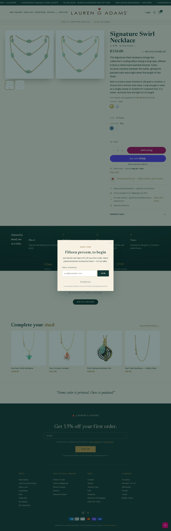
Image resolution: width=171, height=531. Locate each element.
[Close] (110, 243)
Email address (69, 267)
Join (103, 273)
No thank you (85, 282)
